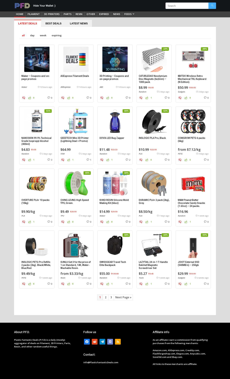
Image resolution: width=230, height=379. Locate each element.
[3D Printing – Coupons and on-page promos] (115, 59)
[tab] (27, 23)
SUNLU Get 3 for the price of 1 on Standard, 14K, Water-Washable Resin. (75, 265)
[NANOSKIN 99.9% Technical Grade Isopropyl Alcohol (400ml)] (36, 121)
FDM (62, 153)
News (116, 14)
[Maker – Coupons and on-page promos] (36, 59)
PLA (140, 153)
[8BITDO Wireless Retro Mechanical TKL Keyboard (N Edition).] (193, 59)
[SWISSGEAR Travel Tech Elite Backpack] (115, 245)
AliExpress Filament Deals (74, 76)
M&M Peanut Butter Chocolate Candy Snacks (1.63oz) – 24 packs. (191, 203)
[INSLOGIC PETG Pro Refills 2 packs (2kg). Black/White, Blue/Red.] (36, 245)
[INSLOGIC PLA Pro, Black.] (154, 121)
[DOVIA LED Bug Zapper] (115, 121)
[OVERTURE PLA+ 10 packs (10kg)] (36, 183)
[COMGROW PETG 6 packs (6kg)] (193, 121)
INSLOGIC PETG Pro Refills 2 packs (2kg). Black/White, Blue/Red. (36, 265)
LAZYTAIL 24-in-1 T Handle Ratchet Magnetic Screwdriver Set (153, 265)
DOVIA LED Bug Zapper (112, 138)
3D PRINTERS (51, 14)
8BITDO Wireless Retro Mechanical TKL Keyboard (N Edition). (192, 79)
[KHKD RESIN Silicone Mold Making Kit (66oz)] (115, 183)
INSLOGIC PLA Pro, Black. (152, 138)
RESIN (79, 14)
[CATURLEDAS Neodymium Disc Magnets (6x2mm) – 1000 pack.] (154, 59)
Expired (104, 14)
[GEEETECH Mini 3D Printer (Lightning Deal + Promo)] (75, 121)
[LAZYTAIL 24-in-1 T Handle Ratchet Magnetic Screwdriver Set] (154, 245)
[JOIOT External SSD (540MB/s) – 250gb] (193, 245)
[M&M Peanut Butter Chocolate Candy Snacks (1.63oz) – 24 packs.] (193, 183)
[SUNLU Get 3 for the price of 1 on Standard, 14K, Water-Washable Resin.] (75, 245)
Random (142, 91)
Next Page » (123, 297)
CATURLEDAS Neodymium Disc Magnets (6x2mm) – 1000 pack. (153, 79)
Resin (62, 277)
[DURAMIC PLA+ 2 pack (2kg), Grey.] (154, 183)
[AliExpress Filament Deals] (75, 59)
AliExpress (65, 87)
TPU (62, 215)
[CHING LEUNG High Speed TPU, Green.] (75, 183)
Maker (24, 87)
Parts (67, 14)
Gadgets (181, 91)
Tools (141, 277)
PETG (180, 153)
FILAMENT (34, 14)
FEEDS (128, 14)
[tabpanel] (115, 171)
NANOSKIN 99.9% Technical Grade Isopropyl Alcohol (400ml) (36, 141)
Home (19, 14)
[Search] (212, 6)
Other (91, 14)
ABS (101, 87)
